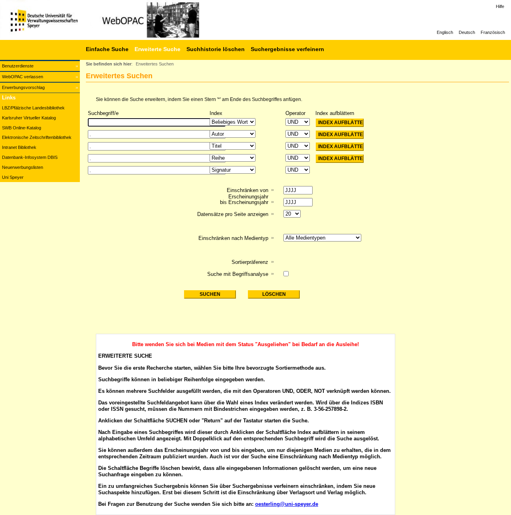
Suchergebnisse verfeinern (287, 49)
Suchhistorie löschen (215, 49)
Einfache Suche (107, 49)
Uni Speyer (13, 177)
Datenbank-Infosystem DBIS (29, 157)
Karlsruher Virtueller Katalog (29, 117)
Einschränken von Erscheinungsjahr (247, 193)
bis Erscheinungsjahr (244, 202)
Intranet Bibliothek (19, 147)
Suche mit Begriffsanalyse (237, 274)
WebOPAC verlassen (22, 76)
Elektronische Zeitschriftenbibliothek (36, 137)
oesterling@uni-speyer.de (286, 504)
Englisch (445, 32)
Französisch (493, 32)
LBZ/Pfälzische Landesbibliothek (33, 107)
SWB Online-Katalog (21, 127)
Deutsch (467, 32)
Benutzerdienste (18, 65)
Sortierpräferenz (250, 262)
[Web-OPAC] (120, 20)
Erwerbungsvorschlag (23, 87)
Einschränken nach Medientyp (233, 238)
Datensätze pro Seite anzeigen (232, 214)
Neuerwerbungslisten (22, 167)
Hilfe (500, 6)
